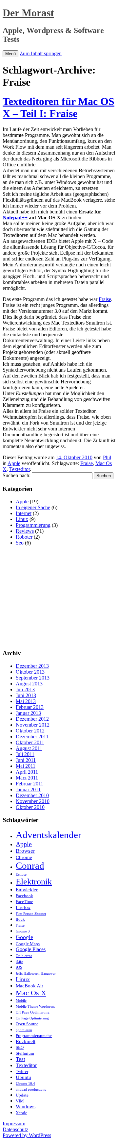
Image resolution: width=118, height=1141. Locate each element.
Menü (10, 53)
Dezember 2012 (32, 719)
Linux (22, 519)
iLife (19, 962)
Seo (20, 542)
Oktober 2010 (30, 807)
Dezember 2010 (32, 795)
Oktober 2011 (30, 742)
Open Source (27, 1023)
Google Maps (28, 943)
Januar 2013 (28, 713)
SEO (20, 1047)
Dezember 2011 (32, 736)
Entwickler (27, 889)
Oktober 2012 (30, 730)
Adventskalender (48, 835)
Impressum (14, 1123)
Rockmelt (25, 1041)
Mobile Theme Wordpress (35, 1006)
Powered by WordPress (27, 1135)
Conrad (30, 865)
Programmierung (33, 525)
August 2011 (29, 748)
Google (24, 937)
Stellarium (25, 1053)
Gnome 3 (23, 931)
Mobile (21, 1000)
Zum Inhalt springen (41, 53)
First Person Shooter (31, 913)
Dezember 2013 (32, 666)
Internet (23, 513)
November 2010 (32, 801)
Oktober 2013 (30, 672)
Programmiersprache (34, 1035)
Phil (107, 457)
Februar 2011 (29, 783)
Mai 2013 (26, 701)
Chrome (24, 857)
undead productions (31, 1089)
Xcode (21, 1112)
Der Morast (28, 13)
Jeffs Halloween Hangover (36, 973)
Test (20, 1059)
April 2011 (27, 772)
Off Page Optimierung (32, 1012)
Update (22, 1095)
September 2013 (32, 677)
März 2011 (27, 777)
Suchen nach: (16, 475)
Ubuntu (23, 1077)
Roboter (24, 537)
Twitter (22, 1071)
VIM (20, 1101)
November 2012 (32, 725)
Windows (25, 1106)
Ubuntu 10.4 (25, 1083)
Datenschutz (15, 1129)
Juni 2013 (26, 695)
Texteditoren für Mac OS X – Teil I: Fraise (58, 107)
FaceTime (24, 901)
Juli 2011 (25, 754)
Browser (25, 851)
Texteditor (19, 469)
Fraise (105, 299)
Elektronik (34, 881)
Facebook (24, 895)
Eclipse (21, 874)
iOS (19, 967)
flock (20, 919)
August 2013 (29, 683)
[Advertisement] (58, 597)
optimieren (24, 1030)
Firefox (23, 907)
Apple (14, 463)
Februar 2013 (30, 707)
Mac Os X (31, 993)
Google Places (31, 949)
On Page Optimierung (32, 1018)
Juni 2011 (26, 760)
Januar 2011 (28, 789)
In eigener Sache (33, 507)
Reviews (25, 531)
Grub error (24, 956)
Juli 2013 (25, 689)
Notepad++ (15, 217)
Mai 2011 (25, 766)
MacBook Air (29, 985)
